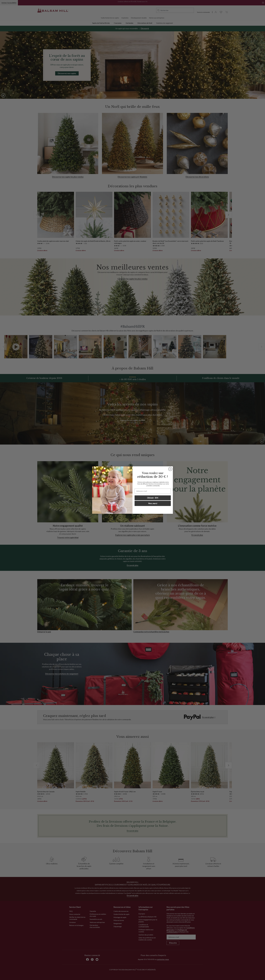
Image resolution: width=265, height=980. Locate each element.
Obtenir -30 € (152, 498)
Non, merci (152, 503)
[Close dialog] (170, 469)
